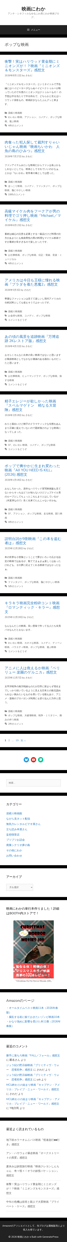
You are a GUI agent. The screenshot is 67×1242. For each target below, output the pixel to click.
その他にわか (14, 850)
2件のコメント (16, 723)
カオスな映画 (31, 642)
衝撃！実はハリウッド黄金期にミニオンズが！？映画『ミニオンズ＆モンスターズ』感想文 (32, 66)
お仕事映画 (14, 255)
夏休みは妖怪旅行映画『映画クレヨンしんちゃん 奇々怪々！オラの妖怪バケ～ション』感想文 (32, 1171)
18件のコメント (16, 194)
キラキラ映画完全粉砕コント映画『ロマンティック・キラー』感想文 (32, 607)
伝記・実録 (44, 255)
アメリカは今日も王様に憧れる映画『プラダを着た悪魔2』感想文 (32, 282)
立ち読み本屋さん (16, 829)
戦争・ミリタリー (47, 715)
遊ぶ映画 (14, 121)
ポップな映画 (29, 255)
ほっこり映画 (15, 186)
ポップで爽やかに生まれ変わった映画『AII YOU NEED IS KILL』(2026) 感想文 (32, 470)
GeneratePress (50, 1236)
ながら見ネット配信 (18, 819)
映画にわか (33, 9)
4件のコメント (16, 125)
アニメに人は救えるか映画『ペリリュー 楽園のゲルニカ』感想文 (32, 670)
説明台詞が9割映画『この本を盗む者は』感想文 (33, 541)
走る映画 (48, 513)
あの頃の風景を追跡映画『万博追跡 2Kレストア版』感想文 (32, 338)
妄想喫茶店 (12, 834)
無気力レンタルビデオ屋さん (23, 824)
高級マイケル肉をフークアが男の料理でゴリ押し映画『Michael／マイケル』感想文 (33, 215)
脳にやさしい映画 (21, 190)
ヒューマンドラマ (31, 376)
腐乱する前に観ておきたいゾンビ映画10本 (34, 1017)
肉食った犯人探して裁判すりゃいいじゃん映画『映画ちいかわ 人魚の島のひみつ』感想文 (32, 146)
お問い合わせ (14, 856)
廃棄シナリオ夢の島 (18, 845)
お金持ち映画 (15, 315)
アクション (30, 117)
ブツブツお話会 (15, 840)
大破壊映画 (30, 715)
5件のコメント (16, 586)
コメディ (43, 117)
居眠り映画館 (15, 112)
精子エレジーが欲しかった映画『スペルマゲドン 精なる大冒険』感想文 (30, 405)
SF (9, 445)
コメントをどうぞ (17, 319)
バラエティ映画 (20, 647)
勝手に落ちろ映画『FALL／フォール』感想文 (33, 1055)
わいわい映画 (15, 117)
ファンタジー (43, 186)
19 (17, 740)
